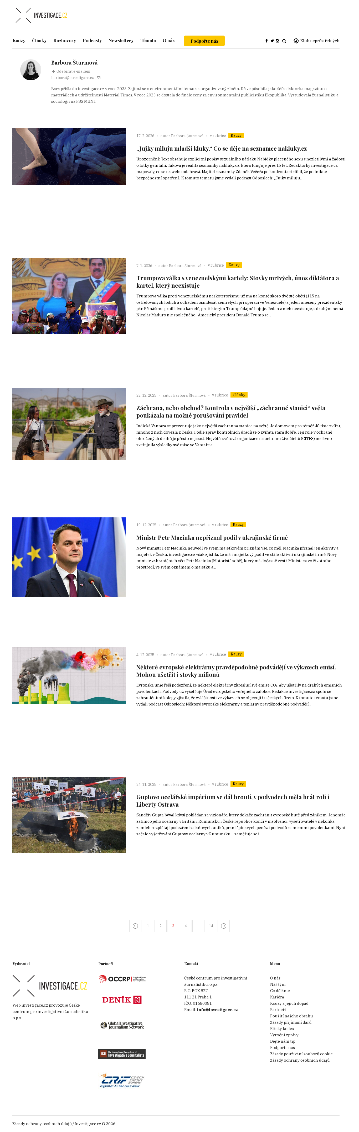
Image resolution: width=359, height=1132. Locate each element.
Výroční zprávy (284, 1034)
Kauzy (236, 135)
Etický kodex (282, 1028)
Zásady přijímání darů (290, 1022)
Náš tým (278, 984)
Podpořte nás (204, 41)
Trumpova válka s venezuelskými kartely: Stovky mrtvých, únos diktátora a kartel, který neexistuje (237, 281)
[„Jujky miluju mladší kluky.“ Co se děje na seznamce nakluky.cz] (69, 185)
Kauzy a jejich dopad (289, 1003)
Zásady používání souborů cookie (301, 1053)
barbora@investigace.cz (72, 77)
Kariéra (277, 996)
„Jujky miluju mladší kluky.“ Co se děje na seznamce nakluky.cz (221, 148)
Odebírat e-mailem (73, 71)
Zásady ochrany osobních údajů (300, 1060)
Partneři (278, 1009)
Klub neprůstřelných (320, 40)
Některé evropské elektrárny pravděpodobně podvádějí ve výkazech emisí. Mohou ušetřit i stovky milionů (236, 670)
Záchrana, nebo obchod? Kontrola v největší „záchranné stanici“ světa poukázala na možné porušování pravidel (230, 411)
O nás (275, 978)
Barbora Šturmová (187, 136)
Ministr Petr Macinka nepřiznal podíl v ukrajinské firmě (212, 537)
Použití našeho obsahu (291, 1015)
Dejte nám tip (282, 1041)
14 (211, 926)
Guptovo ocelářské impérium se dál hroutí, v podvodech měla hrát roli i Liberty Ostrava (232, 800)
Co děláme (280, 990)
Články (239, 395)
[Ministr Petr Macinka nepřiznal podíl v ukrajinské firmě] (69, 574)
